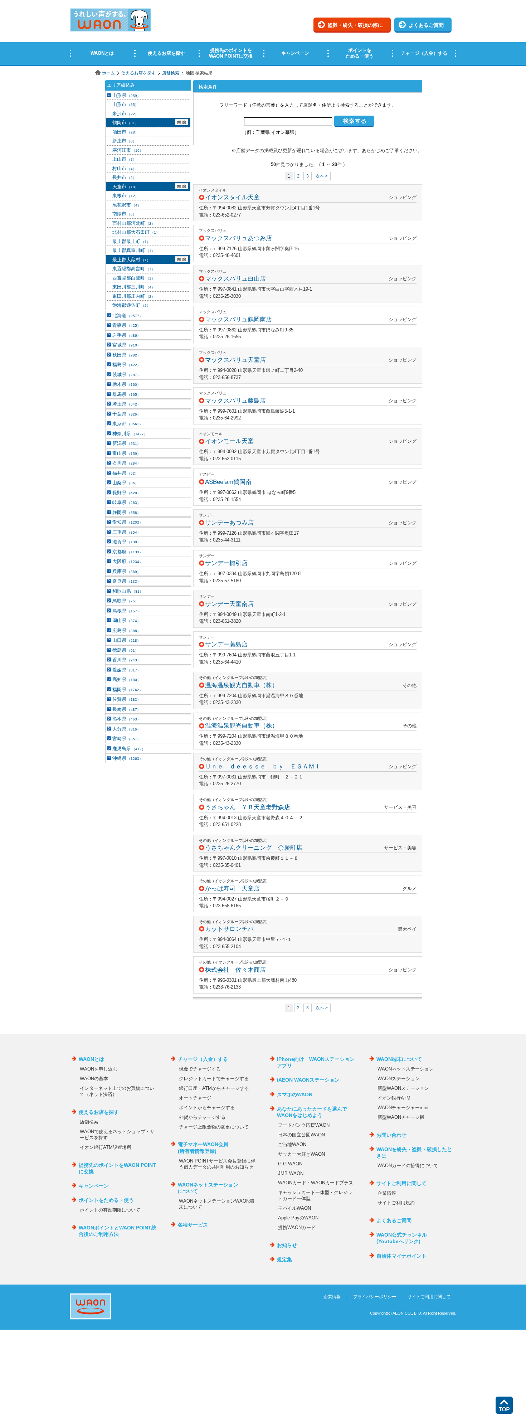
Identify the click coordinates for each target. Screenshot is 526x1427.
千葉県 (126, 414)
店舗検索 (170, 73)
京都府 (127, 551)
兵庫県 (126, 571)
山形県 (126, 95)
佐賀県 (126, 699)
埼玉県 (126, 404)
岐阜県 (126, 502)
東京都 (127, 423)
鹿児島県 (128, 748)
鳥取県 (125, 600)
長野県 (126, 492)
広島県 (126, 630)
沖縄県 (127, 758)
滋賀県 (126, 541)
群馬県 (126, 394)
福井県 (125, 473)
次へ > (322, 176)
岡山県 (126, 620)
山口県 (126, 640)
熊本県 (126, 719)
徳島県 (125, 650)
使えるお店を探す (138, 73)
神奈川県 (129, 433)
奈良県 (126, 581)
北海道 (127, 315)
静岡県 (126, 512)
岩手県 (126, 335)
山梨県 (125, 482)
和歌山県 (127, 591)
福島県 (126, 364)
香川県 (126, 659)
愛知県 (127, 522)
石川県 (126, 463)
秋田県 (126, 355)
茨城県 (126, 374)
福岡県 (127, 689)
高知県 (126, 679)
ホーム (108, 73)
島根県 (126, 610)
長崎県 (126, 709)
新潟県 (126, 443)
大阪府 (127, 561)
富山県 (126, 453)
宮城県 (126, 345)
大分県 (126, 729)
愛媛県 (126, 670)
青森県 (126, 325)
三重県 (126, 532)
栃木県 (126, 384)
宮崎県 (126, 738)
